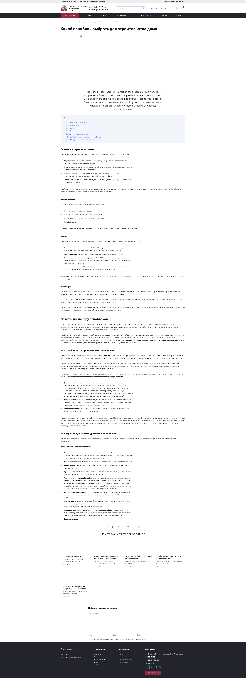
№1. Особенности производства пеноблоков (85, 137)
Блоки (121, 654)
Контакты (180, 15)
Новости (163, 15)
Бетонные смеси (124, 657)
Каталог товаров (68, 15)
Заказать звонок (153, 673)
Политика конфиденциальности (71, 657)
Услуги (103, 15)
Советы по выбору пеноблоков (77, 134)
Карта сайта (65, 654)
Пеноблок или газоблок (71, 556)
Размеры (73, 131)
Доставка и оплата (144, 15)
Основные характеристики (79, 122)
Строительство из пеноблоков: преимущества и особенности (106, 557)
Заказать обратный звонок (174, 2)
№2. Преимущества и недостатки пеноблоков (86, 140)
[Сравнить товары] (177, 8)
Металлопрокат (124, 662)
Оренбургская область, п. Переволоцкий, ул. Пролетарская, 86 (83, 2)
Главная (89, 15)
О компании (121, 15)
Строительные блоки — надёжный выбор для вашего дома (138, 557)
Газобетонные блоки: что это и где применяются (168, 557)
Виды (72, 128)
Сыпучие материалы (125, 659)
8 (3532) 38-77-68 (97, 7)
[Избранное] (173, 8)
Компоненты (74, 125)
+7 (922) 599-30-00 (98, 10)
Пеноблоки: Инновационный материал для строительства (74, 588)
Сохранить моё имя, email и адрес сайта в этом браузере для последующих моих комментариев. (119, 639)
